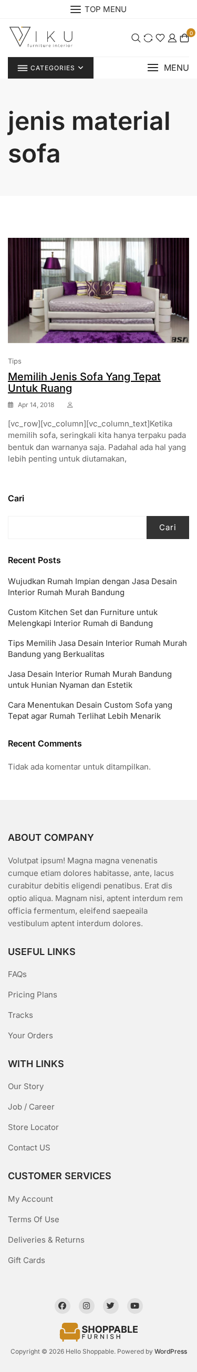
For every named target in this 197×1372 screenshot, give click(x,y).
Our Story (26, 1086)
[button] (168, 68)
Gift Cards (26, 1260)
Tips (15, 361)
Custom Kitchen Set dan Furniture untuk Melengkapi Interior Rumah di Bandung (83, 617)
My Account (30, 1199)
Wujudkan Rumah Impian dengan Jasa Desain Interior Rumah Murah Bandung (92, 586)
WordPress (170, 1351)
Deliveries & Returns (46, 1240)
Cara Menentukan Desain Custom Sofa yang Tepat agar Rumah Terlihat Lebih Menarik (90, 710)
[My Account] (172, 37)
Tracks (20, 1015)
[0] (184, 37)
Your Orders (30, 1035)
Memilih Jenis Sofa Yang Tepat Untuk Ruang (84, 382)
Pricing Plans (32, 995)
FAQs (17, 974)
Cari (16, 498)
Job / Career (31, 1107)
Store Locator (33, 1127)
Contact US (29, 1148)
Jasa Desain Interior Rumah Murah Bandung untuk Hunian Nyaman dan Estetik (90, 679)
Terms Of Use (33, 1219)
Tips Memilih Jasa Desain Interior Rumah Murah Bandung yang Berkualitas (97, 648)
